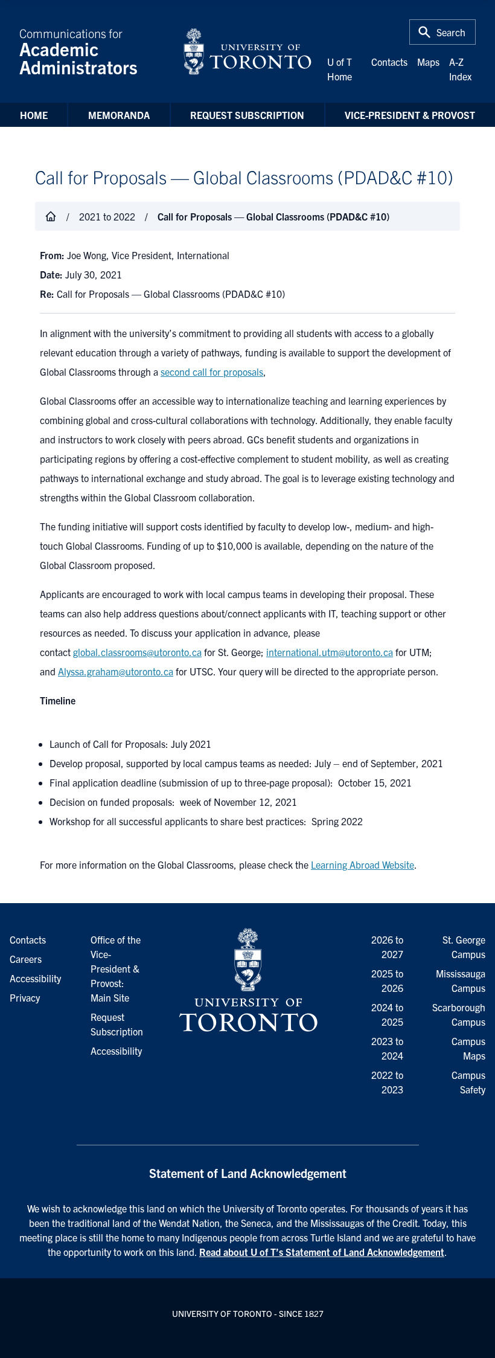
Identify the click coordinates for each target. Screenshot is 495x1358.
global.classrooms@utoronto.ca (137, 652)
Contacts (389, 62)
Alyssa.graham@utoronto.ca (115, 671)
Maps (428, 62)
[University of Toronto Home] (247, 51)
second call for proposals (212, 371)
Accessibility (116, 1050)
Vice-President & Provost (410, 115)
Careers (26, 959)
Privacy (25, 997)
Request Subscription (247, 115)
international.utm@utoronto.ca (329, 652)
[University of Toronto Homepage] (247, 980)
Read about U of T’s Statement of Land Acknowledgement (321, 1252)
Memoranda (119, 115)
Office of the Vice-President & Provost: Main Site (116, 968)
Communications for (78, 51)
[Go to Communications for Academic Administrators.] (51, 216)
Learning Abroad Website (362, 864)
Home (34, 115)
